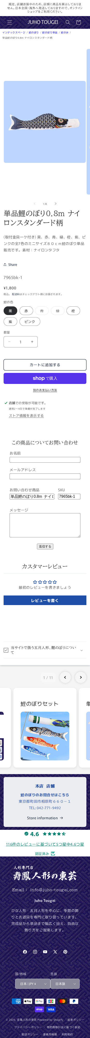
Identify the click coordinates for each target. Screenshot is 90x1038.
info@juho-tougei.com (54, 890)
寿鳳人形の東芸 (27, 1019)
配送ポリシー (30, 1034)
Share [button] (12, 264)
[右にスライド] (55, 203)
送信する (45, 546)
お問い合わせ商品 (25, 489)
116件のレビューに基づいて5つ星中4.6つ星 (45, 844)
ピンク (29, 321)
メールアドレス (23, 469)
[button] (9, 22)
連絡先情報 (50, 1034)
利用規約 (67, 1034)
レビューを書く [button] (45, 600)
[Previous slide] (65, 677)
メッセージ (19, 509)
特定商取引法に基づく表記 (63, 1027)
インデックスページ (14, 32)
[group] (45, 728)
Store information (42, 817)
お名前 (15, 452)
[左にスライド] (34, 203)
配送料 (16, 294)
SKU (61, 489)
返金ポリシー (75, 1019)
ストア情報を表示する (26, 415)
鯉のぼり (34, 32)
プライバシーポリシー (28, 1027)
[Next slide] (80, 677)
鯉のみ (65, 32)
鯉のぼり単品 (50, 32)
